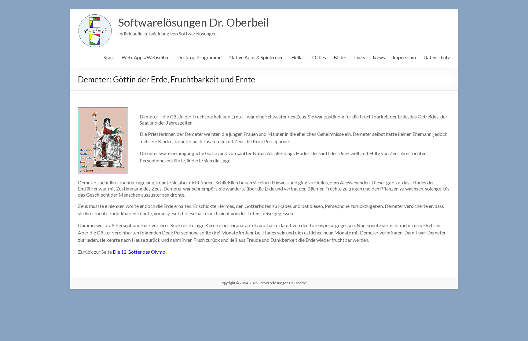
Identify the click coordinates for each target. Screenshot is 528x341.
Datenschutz (437, 57)
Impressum (404, 57)
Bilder (340, 57)
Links (359, 57)
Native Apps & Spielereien (256, 57)
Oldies (319, 57)
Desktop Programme (199, 57)
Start (109, 57)
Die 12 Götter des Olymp (139, 252)
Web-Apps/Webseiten (146, 57)
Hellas (298, 57)
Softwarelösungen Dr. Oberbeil (193, 22)
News (379, 57)
